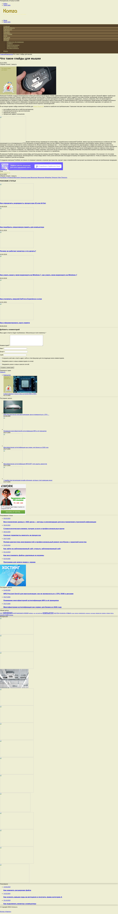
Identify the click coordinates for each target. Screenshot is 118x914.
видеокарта (20, 613)
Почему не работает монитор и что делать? (18, 251)
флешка (11, 615)
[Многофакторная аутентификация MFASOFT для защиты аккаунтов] (12, 462)
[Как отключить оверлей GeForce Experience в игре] (17, 295)
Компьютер (7, 29)
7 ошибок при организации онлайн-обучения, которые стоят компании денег (27, 480)
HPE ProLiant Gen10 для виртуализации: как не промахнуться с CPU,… (26, 414)
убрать (112, 613)
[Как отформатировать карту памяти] (17, 319)
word (14, 613)
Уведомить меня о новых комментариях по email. (18, 361)
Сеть (5, 36)
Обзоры (6, 39)
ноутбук (56, 613)
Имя (2, 348)
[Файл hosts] (17, 668)
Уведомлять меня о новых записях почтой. (15, 364)
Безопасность (9, 28)
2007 (1, 613)
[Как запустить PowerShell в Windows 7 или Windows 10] (17, 739)
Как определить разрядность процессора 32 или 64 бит (23, 203)
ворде (26, 613)
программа (93, 613)
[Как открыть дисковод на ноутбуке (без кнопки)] (17, 828)
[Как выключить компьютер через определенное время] (17, 846)
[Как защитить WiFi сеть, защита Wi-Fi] (17, 651)
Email (2, 351)
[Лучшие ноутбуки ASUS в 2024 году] (14, 882)
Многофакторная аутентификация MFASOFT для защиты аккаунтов (25, 464)
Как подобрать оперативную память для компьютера (22, 227)
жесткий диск (39, 613)
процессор (98, 613)
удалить (2, 615)
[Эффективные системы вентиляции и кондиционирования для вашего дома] (14, 687)
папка (73, 613)
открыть (69, 613)
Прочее (6, 40)
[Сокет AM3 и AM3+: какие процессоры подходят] (17, 863)
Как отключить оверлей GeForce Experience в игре (21, 299)
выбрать (31, 613)
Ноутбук (6, 31)
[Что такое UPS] (17, 705)
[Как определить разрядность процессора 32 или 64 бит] (17, 200)
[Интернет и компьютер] (14, 17)
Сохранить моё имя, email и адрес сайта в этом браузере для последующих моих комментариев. (33, 358)
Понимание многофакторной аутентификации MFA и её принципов (24, 431)
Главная (2, 54)
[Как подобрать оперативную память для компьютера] (17, 224)
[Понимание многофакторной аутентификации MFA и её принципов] (12, 429)
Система (6, 37)
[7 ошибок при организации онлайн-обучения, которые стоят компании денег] (12, 478)
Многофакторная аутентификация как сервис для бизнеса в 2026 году (25, 447)
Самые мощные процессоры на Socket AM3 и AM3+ (20, 394)
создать (104, 613)
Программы (7, 34)
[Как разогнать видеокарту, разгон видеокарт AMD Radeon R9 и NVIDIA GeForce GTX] (17, 634)
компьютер (48, 613)
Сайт (1, 355)
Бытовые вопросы (13, 48)
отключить (63, 613)
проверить (88, 613)
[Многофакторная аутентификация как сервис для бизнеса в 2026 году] (12, 446)
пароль (76, 613)
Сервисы (10, 43)
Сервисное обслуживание (15, 42)
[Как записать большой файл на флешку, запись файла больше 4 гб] (17, 722)
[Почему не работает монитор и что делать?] (17, 247)
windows (8, 612)
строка (108, 613)
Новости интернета (13, 45)
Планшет (6, 32)
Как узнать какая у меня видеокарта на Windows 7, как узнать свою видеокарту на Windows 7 (38, 275)
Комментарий (5, 345)
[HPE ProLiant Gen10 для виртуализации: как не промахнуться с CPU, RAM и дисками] (12, 413)
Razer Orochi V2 (38, 106)
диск (35, 613)
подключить (82, 613)
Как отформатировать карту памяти (15, 323)
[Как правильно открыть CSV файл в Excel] (17, 773)
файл (7, 615)
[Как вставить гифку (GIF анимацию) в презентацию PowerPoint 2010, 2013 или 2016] (17, 756)
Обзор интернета (12, 46)
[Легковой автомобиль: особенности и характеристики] (15, 811)
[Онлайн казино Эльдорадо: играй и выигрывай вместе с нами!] (17, 792)
